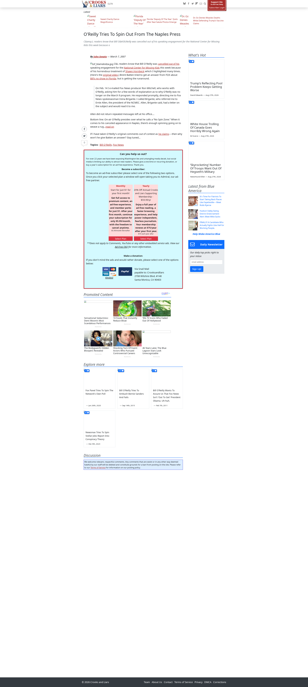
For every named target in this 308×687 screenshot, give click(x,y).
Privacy (198, 682)
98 (190, 143)
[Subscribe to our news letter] (200, 4)
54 (190, 61)
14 (86, 371)
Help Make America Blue (206, 234)
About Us (157, 682)
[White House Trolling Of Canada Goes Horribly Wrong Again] (206, 110)
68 (86, 412)
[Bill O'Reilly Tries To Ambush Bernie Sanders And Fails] (133, 378)
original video (110, 75)
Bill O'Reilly (106, 144)
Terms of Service (98, 467)
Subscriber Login (217, 8)
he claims (163, 134)
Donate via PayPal (125, 271)
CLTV (110, 3)
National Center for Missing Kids (142, 67)
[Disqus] (133, 567)
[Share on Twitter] (84, 135)
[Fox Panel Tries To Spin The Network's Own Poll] (99, 378)
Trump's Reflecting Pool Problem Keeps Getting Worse (206, 86)
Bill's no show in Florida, (103, 78)
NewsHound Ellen (197, 176)
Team (147, 682)
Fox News (118, 144)
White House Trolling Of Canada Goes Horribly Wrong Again (205, 127)
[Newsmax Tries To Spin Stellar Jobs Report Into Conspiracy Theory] (99, 420)
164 (120, 371)
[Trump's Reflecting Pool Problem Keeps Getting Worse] (206, 70)
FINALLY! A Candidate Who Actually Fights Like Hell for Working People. (212, 225)
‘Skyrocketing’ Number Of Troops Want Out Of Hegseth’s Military (205, 168)
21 (153, 371)
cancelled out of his (168, 63)
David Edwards (196, 95)
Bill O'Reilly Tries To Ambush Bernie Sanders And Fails (131, 394)
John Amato (100, 56)
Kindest (109, 277)
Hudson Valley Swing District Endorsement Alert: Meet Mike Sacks (210, 214)
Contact (168, 682)
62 (190, 102)
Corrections (219, 682)
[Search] (204, 4)
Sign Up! (196, 269)
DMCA (207, 682)
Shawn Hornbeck (134, 71)
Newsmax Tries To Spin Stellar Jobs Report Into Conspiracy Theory (97, 436)
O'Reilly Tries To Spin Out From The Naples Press (132, 34)
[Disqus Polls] (133, 503)
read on (110, 126)
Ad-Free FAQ (121, 246)
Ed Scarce (194, 136)
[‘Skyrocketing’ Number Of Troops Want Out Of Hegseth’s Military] (206, 151)
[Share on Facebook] (84, 129)
